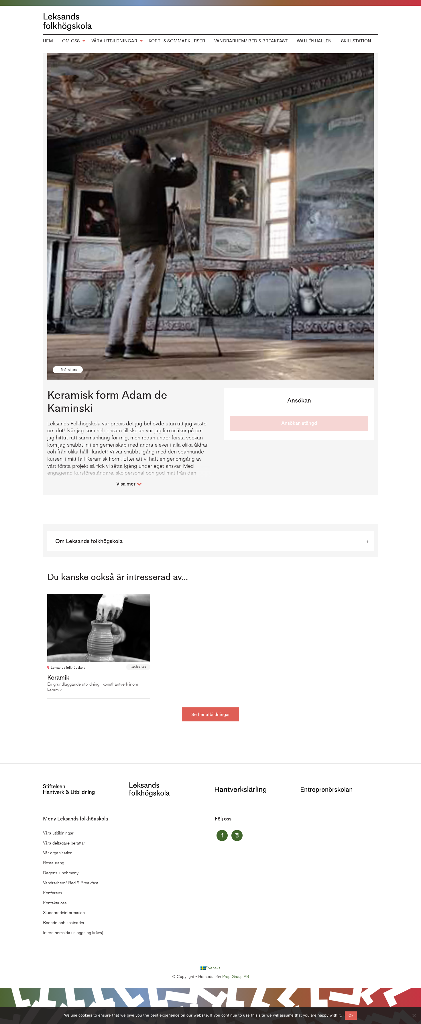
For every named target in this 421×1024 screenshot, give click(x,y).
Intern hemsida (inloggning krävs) (73, 932)
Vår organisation (57, 852)
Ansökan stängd (299, 423)
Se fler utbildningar (210, 714)
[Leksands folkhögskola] (149, 789)
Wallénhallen (314, 41)
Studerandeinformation (64, 912)
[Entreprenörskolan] (326, 789)
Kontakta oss (55, 902)
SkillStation (356, 41)
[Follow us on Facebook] (222, 835)
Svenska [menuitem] (213, 968)
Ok (351, 1015)
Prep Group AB (235, 976)
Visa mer (126, 484)
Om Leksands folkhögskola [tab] (89, 541)
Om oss (71, 41)
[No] (414, 1015)
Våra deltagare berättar (64, 843)
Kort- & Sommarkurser (177, 41)
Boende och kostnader (63, 922)
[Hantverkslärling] (240, 789)
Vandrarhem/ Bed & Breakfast (251, 41)
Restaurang (53, 862)
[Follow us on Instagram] (237, 835)
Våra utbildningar (114, 41)
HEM (48, 41)
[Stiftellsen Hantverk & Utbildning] (69, 789)
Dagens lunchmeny (60, 872)
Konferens (52, 892)
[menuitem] (48, 41)
